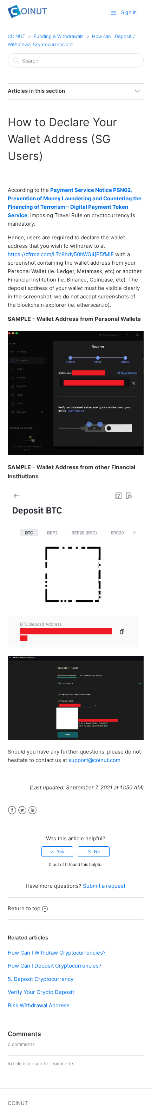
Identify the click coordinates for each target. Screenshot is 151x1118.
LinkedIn (32, 810)
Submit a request (104, 886)
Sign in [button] (129, 12)
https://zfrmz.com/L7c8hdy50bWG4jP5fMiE (61, 254)
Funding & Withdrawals (59, 36)
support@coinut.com (94, 760)
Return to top (24, 908)
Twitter (22, 810)
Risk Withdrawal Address (39, 1005)
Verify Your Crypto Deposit (41, 992)
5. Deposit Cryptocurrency (40, 979)
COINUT (16, 36)
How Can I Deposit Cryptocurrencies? (54, 965)
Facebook (12, 810)
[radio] (57, 851)
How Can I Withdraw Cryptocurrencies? (57, 952)
